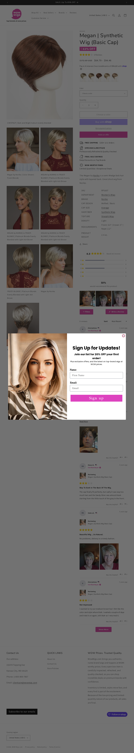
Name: (73, 369)
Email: (73, 382)
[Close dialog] (123, 335)
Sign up (96, 398)
